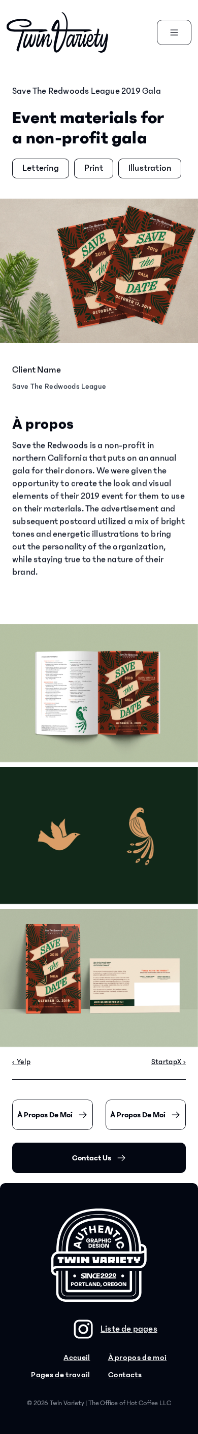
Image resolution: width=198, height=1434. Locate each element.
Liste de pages (129, 1329)
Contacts (125, 1374)
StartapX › (168, 1062)
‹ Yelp (21, 1062)
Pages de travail (60, 1374)
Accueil (76, 1357)
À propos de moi (137, 1357)
